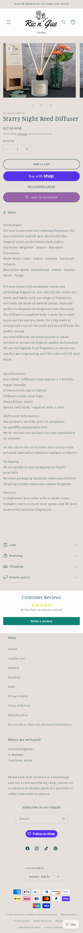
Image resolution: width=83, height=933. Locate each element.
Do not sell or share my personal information (40, 724)
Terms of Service (19, 705)
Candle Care (16, 658)
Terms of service (42, 920)
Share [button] (12, 212)
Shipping (22, 133)
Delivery (13, 667)
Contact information (56, 927)
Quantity (8, 140)
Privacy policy (21, 920)
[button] (8, 22)
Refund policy (17, 715)
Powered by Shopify (46, 914)
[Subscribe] (63, 819)
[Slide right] (50, 105)
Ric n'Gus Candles (25, 914)
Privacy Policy (18, 696)
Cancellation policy (30, 927)
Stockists (14, 677)
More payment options (41, 186)
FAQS (11, 686)
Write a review (42, 621)
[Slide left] (32, 105)
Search (13, 648)
